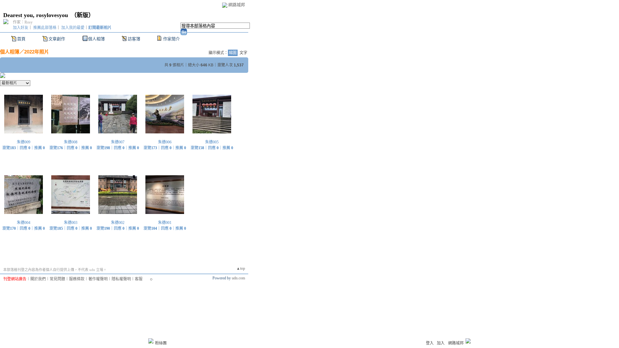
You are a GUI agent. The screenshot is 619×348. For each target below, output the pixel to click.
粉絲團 (161, 343)
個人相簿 (96, 38)
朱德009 (23, 142)
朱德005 (212, 142)
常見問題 (57, 279)
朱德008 (70, 142)
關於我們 (38, 279)
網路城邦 (236, 4)
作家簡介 (171, 38)
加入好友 (20, 27)
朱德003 (70, 222)
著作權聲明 (98, 279)
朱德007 (117, 142)
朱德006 (165, 142)
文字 (243, 53)
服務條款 (76, 279)
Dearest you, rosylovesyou (35, 15)
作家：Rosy (23, 22)
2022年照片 (36, 51)
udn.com (238, 278)
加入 (441, 343)
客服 (138, 279)
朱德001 (165, 222)
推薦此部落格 (44, 27)
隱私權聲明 (121, 279)
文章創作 (56, 38)
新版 (82, 15)
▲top (240, 268)
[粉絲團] (150, 340)
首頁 (21, 38)
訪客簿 (134, 38)
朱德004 (23, 222)
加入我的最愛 (72, 27)
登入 (430, 343)
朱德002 (117, 222)
